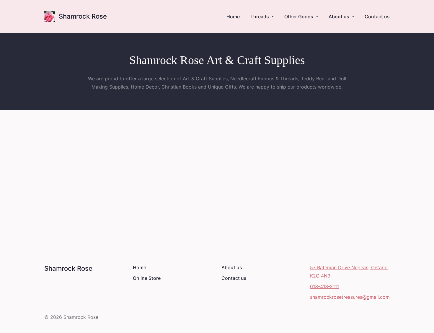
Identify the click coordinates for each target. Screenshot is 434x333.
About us (231, 267)
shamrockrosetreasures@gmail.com (350, 297)
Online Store (147, 278)
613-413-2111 (324, 286)
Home (139, 267)
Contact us (234, 278)
